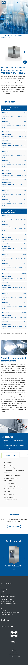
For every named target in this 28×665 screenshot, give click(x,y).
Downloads (4, 610)
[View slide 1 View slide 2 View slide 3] (14, 52)
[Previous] (3, 557)
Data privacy (14, 652)
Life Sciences (13, 35)
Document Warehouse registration (10, 612)
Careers (3, 609)
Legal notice (14, 650)
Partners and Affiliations (7, 614)
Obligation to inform (14, 654)
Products (7, 35)
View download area (14, 526)
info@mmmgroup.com (10, 603)
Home (2, 35)
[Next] (24, 52)
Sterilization (20, 35)
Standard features (10, 455)
